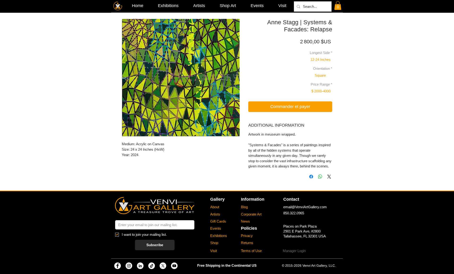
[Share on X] (329, 176)
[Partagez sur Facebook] (311, 176)
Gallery (217, 199)
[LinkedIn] (140, 265)
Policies (249, 228)
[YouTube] (174, 265)
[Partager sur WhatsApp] (320, 176)
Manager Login (294, 251)
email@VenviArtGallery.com (305, 207)
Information (252, 199)
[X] (163, 265)
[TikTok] (151, 265)
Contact (291, 199)
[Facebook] (117, 265)
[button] (337, 5)
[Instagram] (129, 265)
